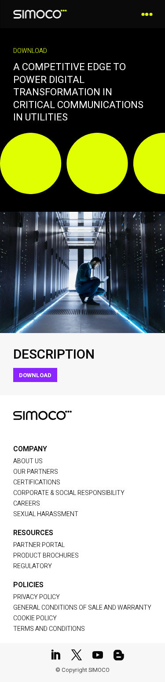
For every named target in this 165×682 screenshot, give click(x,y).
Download (35, 375)
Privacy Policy (36, 597)
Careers (26, 503)
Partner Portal (39, 545)
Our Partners (35, 471)
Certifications (36, 482)
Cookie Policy (35, 618)
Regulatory (32, 566)
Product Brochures (46, 555)
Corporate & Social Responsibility (69, 493)
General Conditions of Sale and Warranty (82, 607)
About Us (28, 461)
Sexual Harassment (45, 514)
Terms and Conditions (49, 628)
